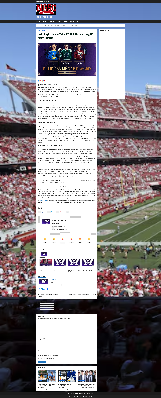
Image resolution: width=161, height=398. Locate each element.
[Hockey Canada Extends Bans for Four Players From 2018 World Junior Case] (87, 376)
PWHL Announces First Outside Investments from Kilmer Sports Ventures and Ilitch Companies (87, 269)
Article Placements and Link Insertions (84, 393)
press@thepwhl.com (59, 226)
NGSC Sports (71, 393)
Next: (82, 293)
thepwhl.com (43, 200)
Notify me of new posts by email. (46, 358)
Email (39, 345)
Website (40, 350)
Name (39, 341)
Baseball (45, 21)
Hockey (59, 21)
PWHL (43, 30)
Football (38, 21)
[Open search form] (124, 21)
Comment (40, 321)
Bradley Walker (61, 389)
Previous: (50, 294)
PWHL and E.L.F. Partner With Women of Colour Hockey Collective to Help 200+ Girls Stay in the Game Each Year (74, 270)
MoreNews (85, 396)
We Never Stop (44, 16)
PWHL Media (41, 41)
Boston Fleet (41, 389)
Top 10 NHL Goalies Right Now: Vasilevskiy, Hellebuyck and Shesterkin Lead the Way (66, 385)
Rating (39, 339)
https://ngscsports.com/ (60, 229)
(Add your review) (78, 304)
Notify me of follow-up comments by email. (49, 355)
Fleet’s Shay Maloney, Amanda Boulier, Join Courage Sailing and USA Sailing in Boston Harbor (47, 385)
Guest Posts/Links (74, 21)
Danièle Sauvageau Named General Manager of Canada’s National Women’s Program (45, 269)
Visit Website (55, 285)
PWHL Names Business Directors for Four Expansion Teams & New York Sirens (60, 269)
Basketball (52, 21)
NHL (63, 380)
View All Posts (66, 285)
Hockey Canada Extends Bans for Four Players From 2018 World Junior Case (86, 384)
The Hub (66, 21)
